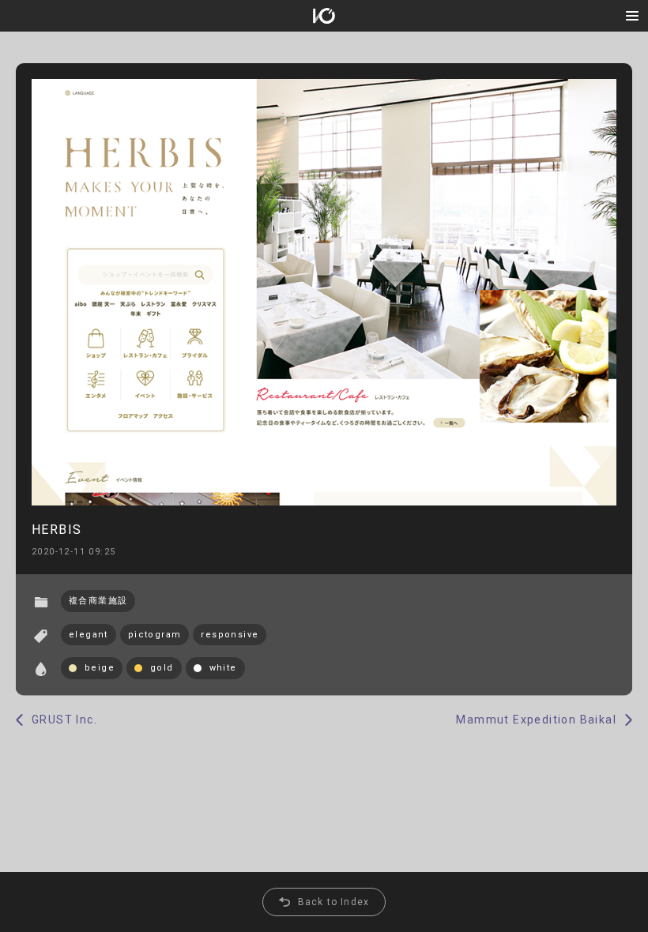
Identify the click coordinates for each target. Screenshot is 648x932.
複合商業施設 (98, 601)
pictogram (155, 634)
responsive (229, 634)
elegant (88, 634)
